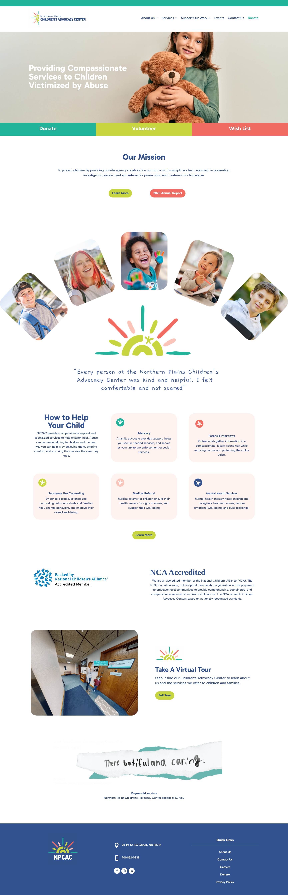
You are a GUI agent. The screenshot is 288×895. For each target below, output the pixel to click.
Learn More (120, 193)
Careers (225, 867)
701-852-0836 (131, 857)
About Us (148, 18)
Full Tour (164, 695)
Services (168, 18)
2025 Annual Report (167, 193)
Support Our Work (194, 18)
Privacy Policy (225, 882)
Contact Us (236, 18)
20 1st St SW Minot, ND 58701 (141, 845)
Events (219, 18)
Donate (253, 18)
